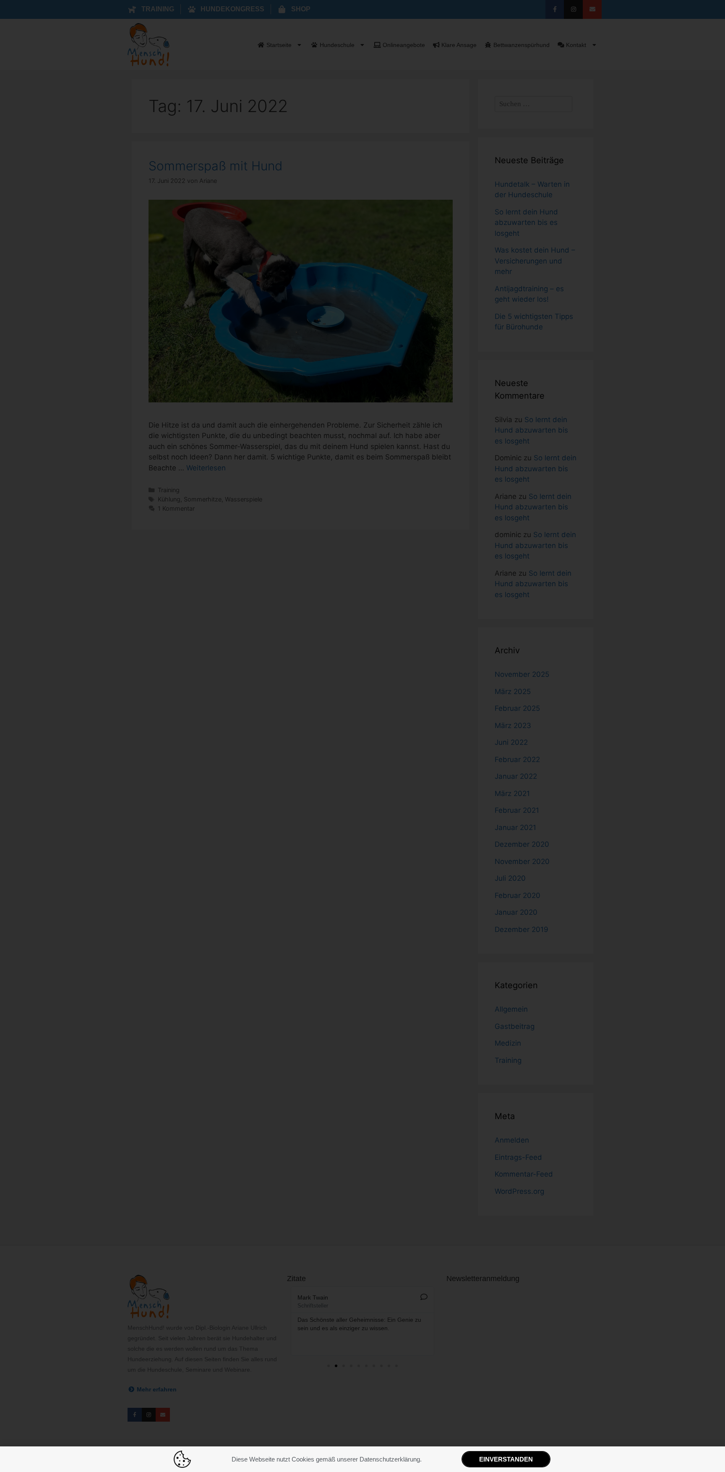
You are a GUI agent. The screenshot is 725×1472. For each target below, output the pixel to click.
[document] (362, 736)
